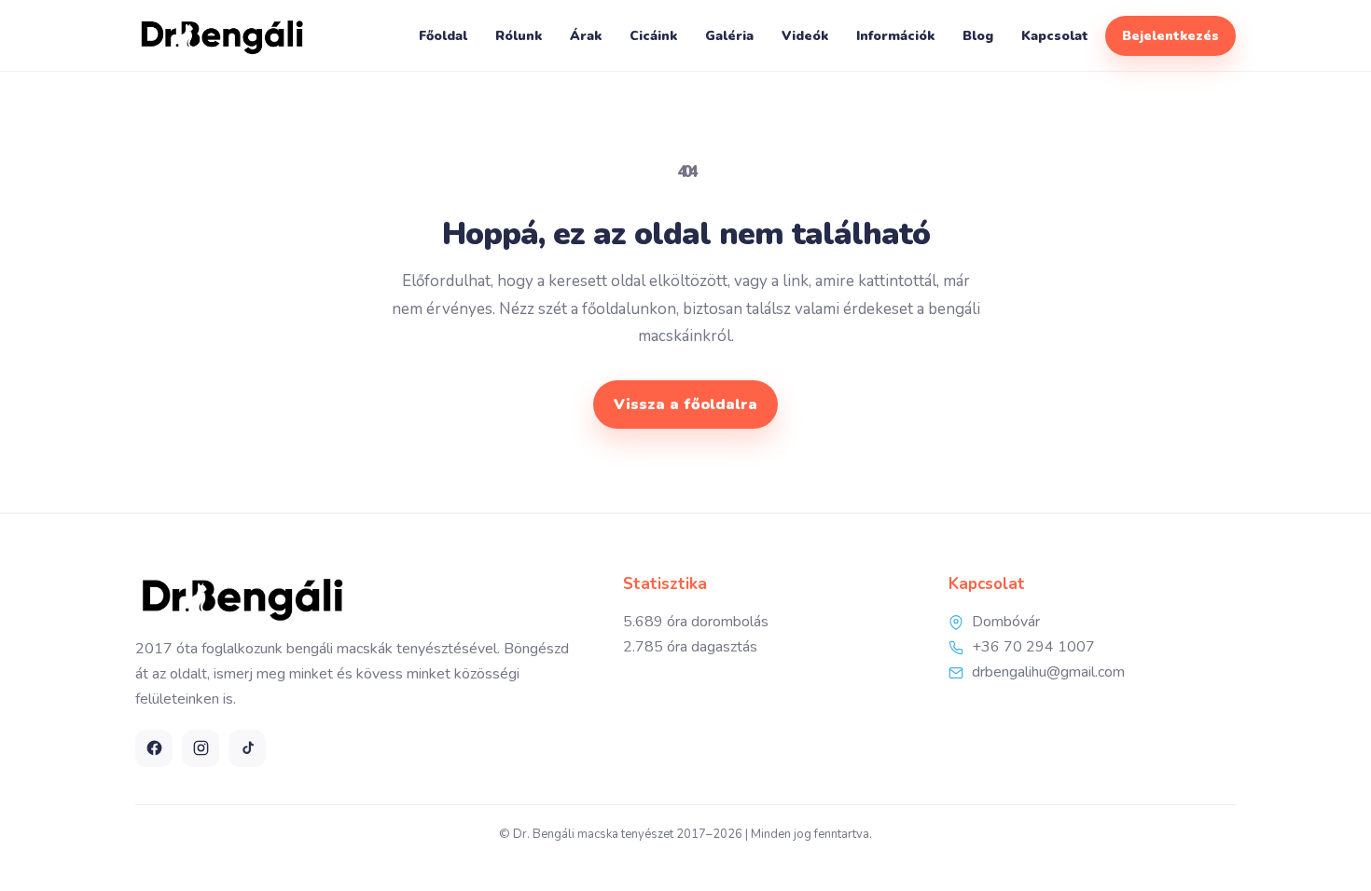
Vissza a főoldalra (685, 404)
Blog (977, 36)
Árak (586, 36)
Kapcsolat (1054, 36)
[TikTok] (247, 748)
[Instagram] (200, 748)
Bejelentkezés (1170, 36)
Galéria (729, 36)
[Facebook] (154, 748)
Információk (895, 36)
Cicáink (653, 36)
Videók (805, 36)
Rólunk (518, 36)
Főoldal (443, 36)
